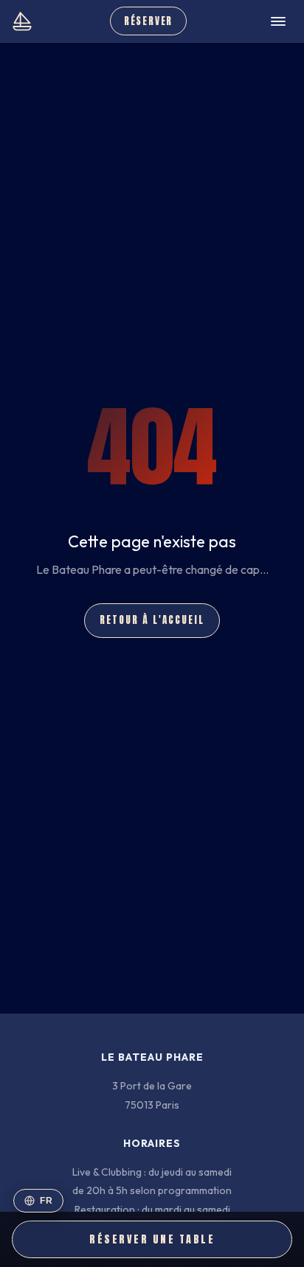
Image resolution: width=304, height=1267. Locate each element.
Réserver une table (152, 1239)
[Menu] (278, 21)
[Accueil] (22, 21)
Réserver (148, 21)
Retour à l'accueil (152, 620)
